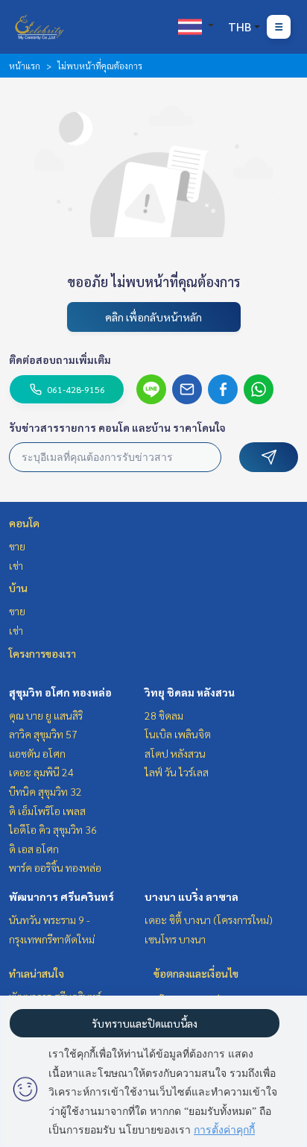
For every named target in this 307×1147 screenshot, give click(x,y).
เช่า (16, 565)
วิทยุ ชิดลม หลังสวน (190, 692)
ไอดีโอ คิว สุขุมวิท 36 (53, 829)
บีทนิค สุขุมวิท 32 (45, 791)
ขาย (17, 546)
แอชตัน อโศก (37, 753)
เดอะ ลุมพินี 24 (41, 772)
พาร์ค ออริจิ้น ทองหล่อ (55, 867)
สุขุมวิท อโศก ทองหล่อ (60, 692)
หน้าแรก (24, 66)
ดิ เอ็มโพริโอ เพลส (47, 810)
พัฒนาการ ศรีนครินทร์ (61, 896)
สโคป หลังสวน (175, 753)
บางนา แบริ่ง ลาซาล (191, 896)
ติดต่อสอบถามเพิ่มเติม (60, 359)
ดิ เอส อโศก (34, 848)
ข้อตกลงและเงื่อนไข (196, 973)
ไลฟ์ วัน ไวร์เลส (177, 772)
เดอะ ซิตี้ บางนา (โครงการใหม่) (209, 919)
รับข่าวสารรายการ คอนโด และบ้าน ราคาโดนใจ (117, 427)
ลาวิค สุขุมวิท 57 (43, 734)
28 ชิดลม (164, 715)
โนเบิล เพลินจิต (178, 734)
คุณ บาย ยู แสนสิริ (46, 715)
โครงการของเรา (42, 653)
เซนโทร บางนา (175, 939)
